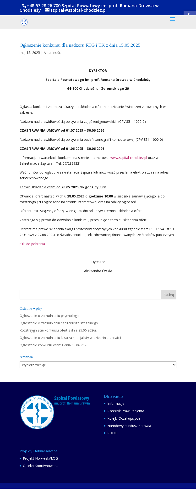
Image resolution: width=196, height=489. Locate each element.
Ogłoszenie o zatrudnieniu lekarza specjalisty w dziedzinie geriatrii (70, 337)
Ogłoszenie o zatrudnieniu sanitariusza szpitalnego (59, 323)
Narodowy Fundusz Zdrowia (129, 425)
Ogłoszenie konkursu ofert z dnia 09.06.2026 (54, 345)
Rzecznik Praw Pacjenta (125, 411)
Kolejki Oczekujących (123, 418)
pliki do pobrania (32, 244)
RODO (112, 433)
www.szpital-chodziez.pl (128, 157)
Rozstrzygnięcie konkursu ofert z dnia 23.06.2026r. (58, 330)
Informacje (115, 403)
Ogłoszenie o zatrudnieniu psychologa (49, 315)
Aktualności (52, 52)
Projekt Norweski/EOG (40, 458)
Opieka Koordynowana (40, 465)
